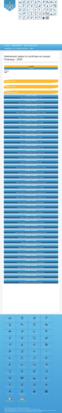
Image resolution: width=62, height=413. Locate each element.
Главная (7, 45)
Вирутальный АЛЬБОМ (31, 45)
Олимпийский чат (16, 45)
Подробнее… (40, 411)
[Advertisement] (31, 31)
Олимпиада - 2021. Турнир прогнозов (16, 48)
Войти (31, 48)
